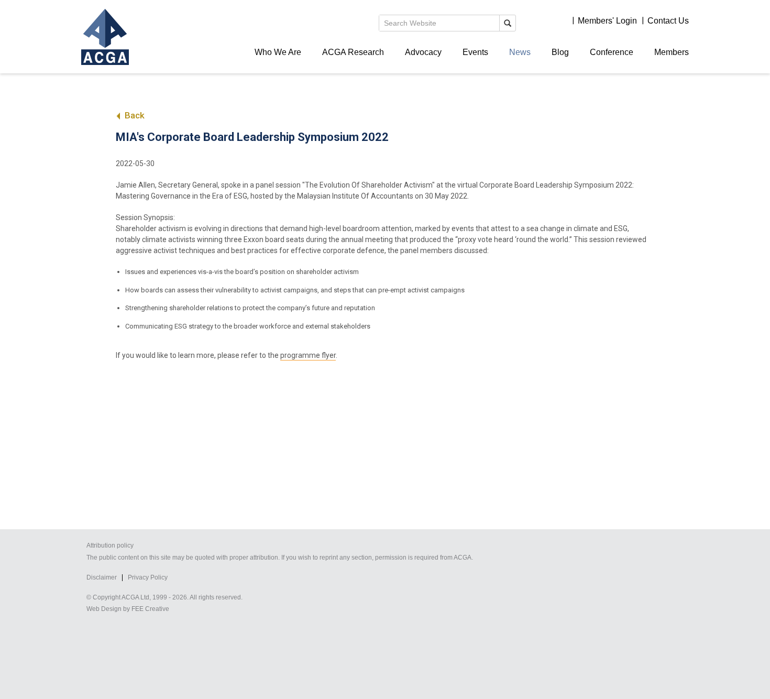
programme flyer (308, 355)
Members (671, 52)
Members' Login (607, 20)
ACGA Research (353, 52)
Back (134, 115)
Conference (611, 52)
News (520, 52)
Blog (560, 52)
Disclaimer (101, 577)
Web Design (104, 609)
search (507, 23)
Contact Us (668, 20)
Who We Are (278, 52)
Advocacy (423, 52)
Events (475, 52)
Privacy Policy (148, 577)
